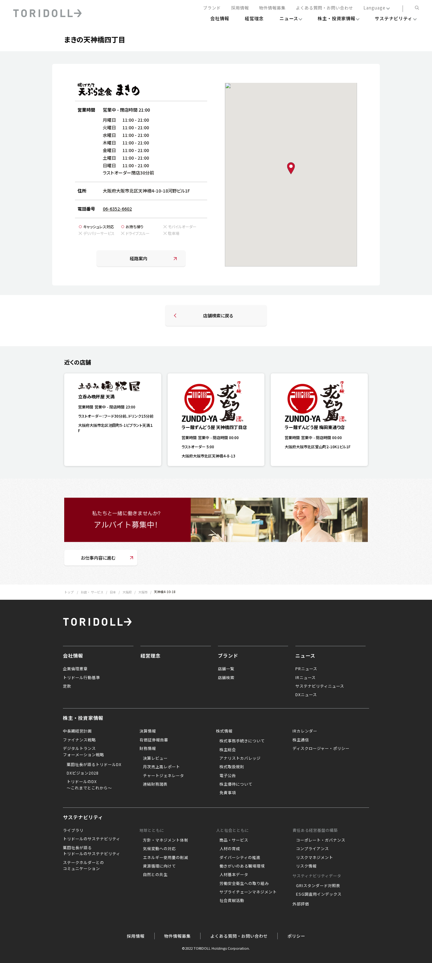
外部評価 (301, 904)
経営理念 (150, 655)
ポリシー (296, 936)
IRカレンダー (305, 731)
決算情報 (147, 731)
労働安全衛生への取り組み (244, 883)
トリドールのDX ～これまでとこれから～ (89, 785)
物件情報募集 (272, 8)
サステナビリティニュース (319, 686)
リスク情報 (306, 866)
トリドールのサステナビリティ (91, 839)
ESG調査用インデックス (319, 894)
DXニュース (306, 694)
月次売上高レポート (161, 767)
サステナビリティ (83, 816)
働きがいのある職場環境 (242, 866)
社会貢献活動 (231, 900)
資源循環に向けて (159, 866)
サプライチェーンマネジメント (248, 892)
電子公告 (227, 775)
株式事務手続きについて (242, 741)
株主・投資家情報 (83, 717)
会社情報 (73, 655)
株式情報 (224, 731)
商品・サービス (233, 840)
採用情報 (240, 8)
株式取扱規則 (231, 767)
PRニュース (306, 669)
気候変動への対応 (159, 848)
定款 (67, 686)
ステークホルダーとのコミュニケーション (83, 866)
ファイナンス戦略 (79, 740)
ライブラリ (73, 830)
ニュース (305, 655)
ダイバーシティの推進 (239, 857)
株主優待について (235, 784)
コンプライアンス (312, 848)
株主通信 (301, 740)
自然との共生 (155, 874)
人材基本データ (233, 874)
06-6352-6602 (117, 208)
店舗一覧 (226, 669)
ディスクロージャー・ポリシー (321, 748)
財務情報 (147, 748)
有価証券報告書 (153, 740)
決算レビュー (155, 758)
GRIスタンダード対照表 (318, 885)
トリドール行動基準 (81, 677)
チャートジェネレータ (163, 775)
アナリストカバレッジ (240, 758)
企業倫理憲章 (75, 669)
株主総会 (227, 749)
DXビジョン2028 (83, 773)
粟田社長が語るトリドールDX (94, 764)
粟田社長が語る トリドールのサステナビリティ (91, 851)
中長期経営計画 (77, 731)
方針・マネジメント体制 (165, 840)
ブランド (212, 8)
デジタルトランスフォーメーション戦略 (83, 751)
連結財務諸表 (155, 784)
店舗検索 (226, 677)
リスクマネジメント (314, 857)
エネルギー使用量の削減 (165, 857)
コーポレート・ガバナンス (320, 840)
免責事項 (227, 792)
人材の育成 (229, 848)
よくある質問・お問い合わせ (324, 8)
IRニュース (305, 677)
